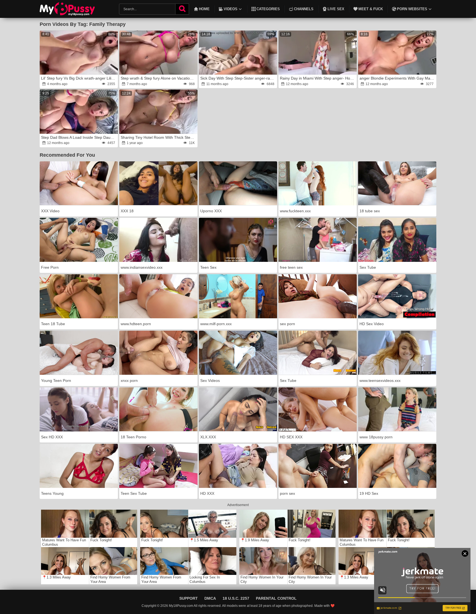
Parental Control (276, 598)
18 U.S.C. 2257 (236, 598)
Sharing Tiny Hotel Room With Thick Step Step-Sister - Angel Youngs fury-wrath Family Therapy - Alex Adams (159, 137)
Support (188, 598)
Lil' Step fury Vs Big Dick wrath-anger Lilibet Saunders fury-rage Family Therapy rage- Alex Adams (79, 78)
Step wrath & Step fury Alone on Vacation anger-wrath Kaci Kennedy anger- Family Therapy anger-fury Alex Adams (159, 78)
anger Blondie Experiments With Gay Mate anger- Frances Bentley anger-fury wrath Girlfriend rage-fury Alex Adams (397, 78)
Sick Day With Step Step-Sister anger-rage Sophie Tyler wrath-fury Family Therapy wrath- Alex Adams (238, 78)
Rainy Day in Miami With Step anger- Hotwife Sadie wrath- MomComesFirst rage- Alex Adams (318, 78)
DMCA (210, 598)
